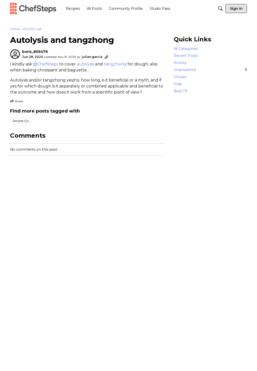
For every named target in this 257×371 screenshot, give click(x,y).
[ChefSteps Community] (33, 8)
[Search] (220, 8)
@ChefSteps (45, 64)
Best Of (180, 91)
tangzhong (115, 64)
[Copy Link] (106, 57)
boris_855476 (35, 52)
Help (178, 84)
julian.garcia (92, 57)
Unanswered (210, 69)
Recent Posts (186, 55)
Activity (180, 62)
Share (16, 101)
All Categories (186, 48)
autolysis (85, 64)
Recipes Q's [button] (21, 121)
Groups (180, 76)
